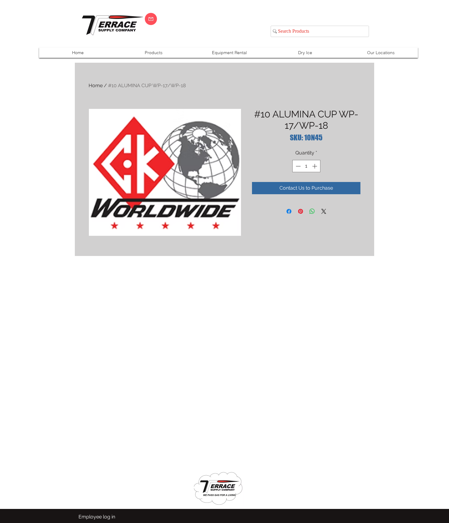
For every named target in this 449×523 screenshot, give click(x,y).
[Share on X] (323, 211)
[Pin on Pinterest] (300, 211)
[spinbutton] (306, 166)
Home (96, 85)
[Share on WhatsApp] (312, 211)
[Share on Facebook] (289, 211)
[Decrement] (297, 166)
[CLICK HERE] (151, 19)
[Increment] (315, 166)
